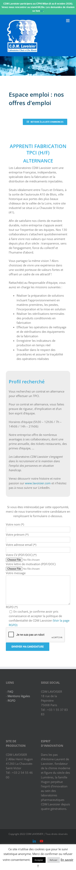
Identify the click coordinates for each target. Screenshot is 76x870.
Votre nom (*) (15, 524)
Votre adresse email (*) (21, 545)
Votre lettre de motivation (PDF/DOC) (31, 564)
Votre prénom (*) (17, 534)
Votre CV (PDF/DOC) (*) (21, 555)
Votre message (16, 573)
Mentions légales (19, 696)
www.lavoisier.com (38, 483)
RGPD (11, 700)
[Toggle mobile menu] (68, 21)
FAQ (10, 691)
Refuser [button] (53, 859)
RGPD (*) (12, 607)
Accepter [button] (38, 859)
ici (42, 11)
